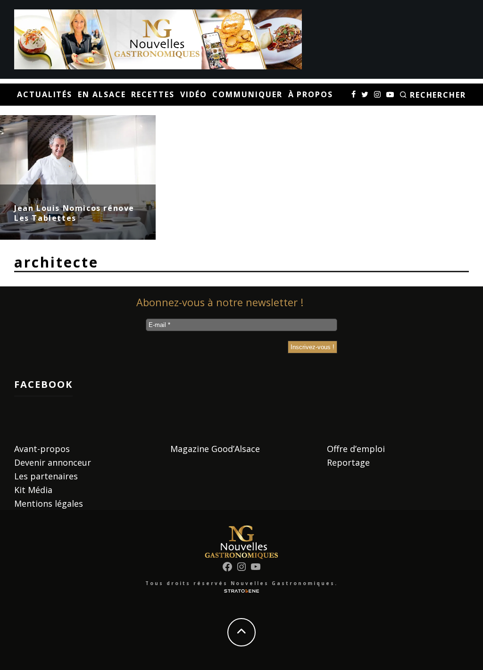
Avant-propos (42, 448)
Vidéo (193, 94)
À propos (310, 94)
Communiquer (247, 94)
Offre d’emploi (356, 448)
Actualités (44, 94)
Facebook (43, 384)
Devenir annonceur (52, 462)
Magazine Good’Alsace (215, 448)
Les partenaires (46, 476)
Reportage (348, 462)
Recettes (152, 94)
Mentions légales (48, 503)
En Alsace (101, 94)
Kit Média (33, 489)
